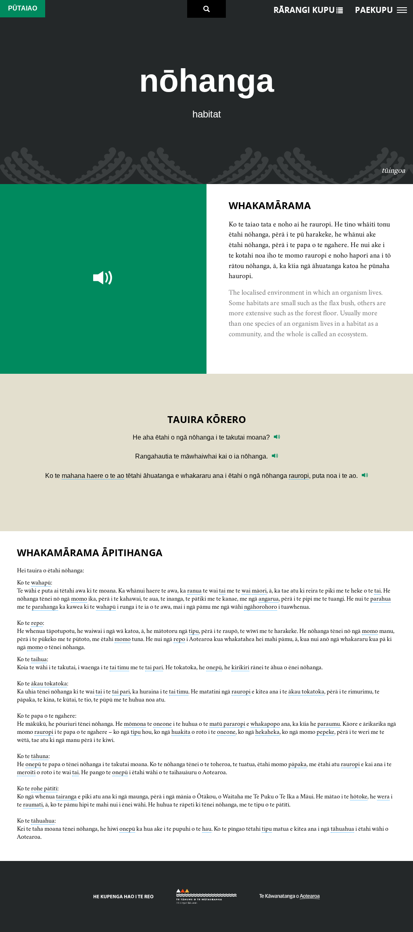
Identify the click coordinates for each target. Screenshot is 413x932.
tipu (194, 631)
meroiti (26, 772)
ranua (194, 590)
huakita (180, 731)
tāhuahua (42, 820)
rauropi (299, 475)
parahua (380, 598)
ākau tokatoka (49, 683)
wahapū (41, 582)
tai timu (119, 667)
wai (246, 590)
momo (79, 598)
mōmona (135, 723)
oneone (162, 723)
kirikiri (240, 667)
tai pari (154, 667)
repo (37, 622)
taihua (39, 659)
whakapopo (265, 723)
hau (206, 828)
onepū (214, 667)
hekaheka (267, 731)
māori (259, 590)
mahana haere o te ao (93, 475)
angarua (269, 598)
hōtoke (358, 796)
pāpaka (297, 764)
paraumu (328, 723)
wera (383, 796)
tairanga (66, 796)
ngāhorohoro (260, 606)
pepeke (325, 731)
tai (222, 590)
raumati (33, 804)
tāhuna (39, 756)
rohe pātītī (44, 788)
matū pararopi (227, 723)
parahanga (45, 606)
